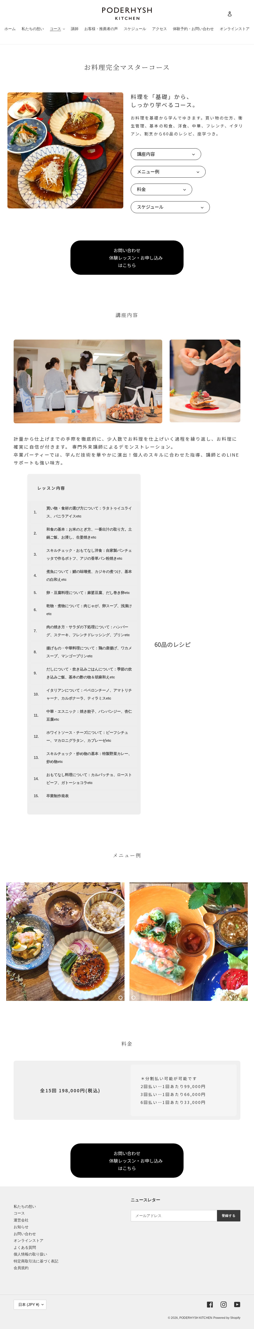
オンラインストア (28, 1240)
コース (19, 1213)
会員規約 (21, 1268)
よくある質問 (25, 1247)
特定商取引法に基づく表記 (36, 1261)
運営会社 (21, 1220)
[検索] (223, 13)
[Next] (240, 942)
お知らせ (21, 1227)
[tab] (121, 998)
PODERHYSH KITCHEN (195, 1318)
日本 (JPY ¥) (28, 1304)
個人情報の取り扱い (30, 1254)
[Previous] (14, 942)
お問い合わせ (25, 1234)
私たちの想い (25, 1206)
